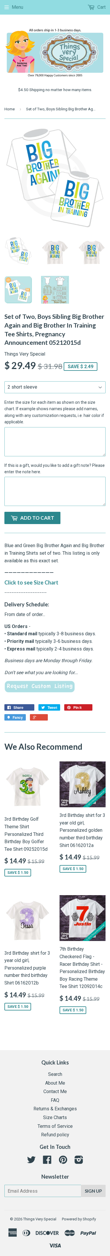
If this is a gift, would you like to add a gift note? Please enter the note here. (54, 468)
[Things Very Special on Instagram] (79, 1161)
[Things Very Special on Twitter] (31, 1161)
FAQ (55, 1100)
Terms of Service (55, 1126)
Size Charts (55, 1117)
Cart (101, 7)
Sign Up (93, 1191)
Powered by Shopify (79, 1219)
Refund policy (55, 1134)
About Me (55, 1083)
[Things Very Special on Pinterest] (63, 1161)
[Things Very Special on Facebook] (47, 1161)
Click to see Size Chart (31, 582)
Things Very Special (39, 1219)
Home (9, 109)
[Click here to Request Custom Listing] (39, 691)
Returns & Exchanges (55, 1108)
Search (55, 1074)
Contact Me (55, 1091)
